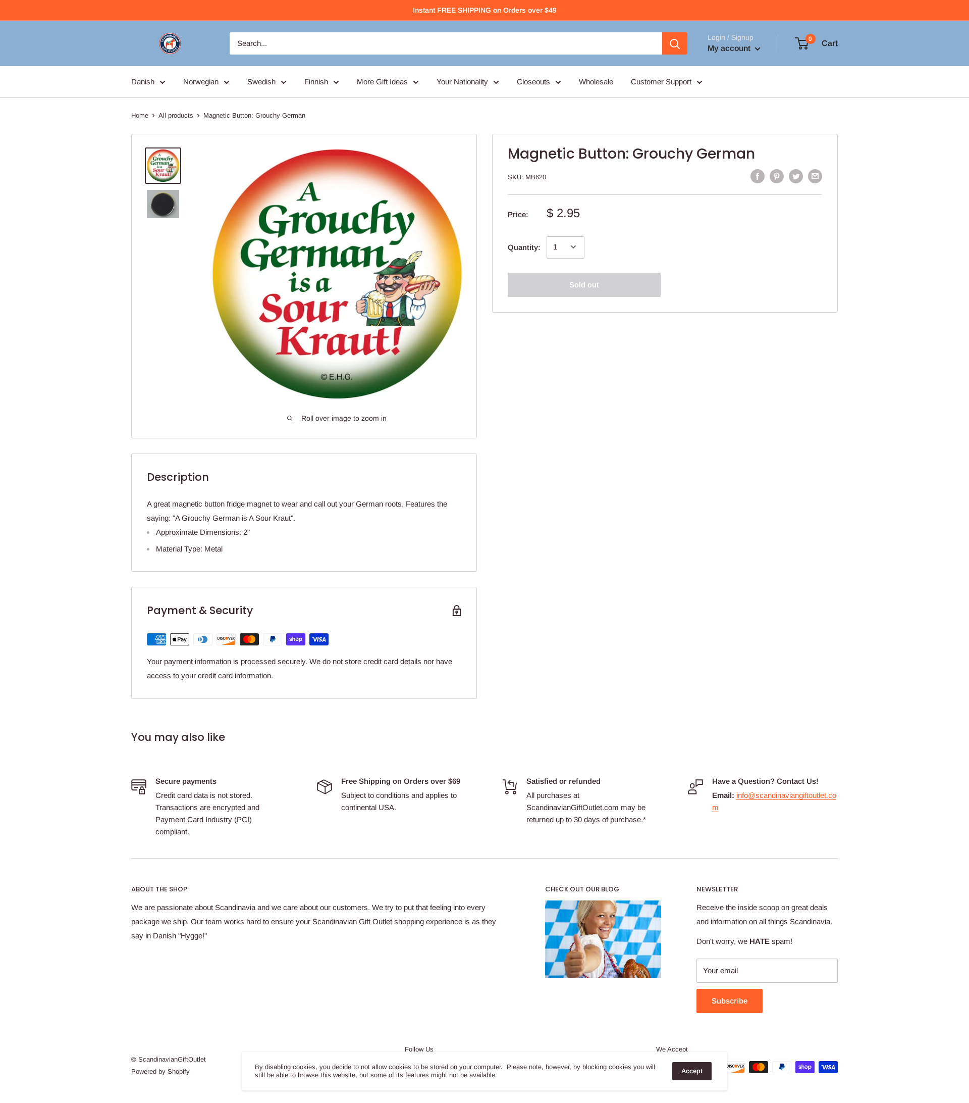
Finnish (316, 81)
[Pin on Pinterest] (777, 176)
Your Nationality (462, 81)
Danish (142, 81)
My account (730, 48)
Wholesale (596, 81)
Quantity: (524, 246)
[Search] (674, 43)
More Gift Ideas (382, 81)
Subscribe (729, 1000)
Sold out (584, 284)
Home (139, 115)
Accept (692, 1071)
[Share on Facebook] (757, 176)
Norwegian (201, 81)
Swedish (261, 81)
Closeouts (533, 81)
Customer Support (661, 81)
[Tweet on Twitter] (796, 176)
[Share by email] (815, 176)
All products (175, 115)
